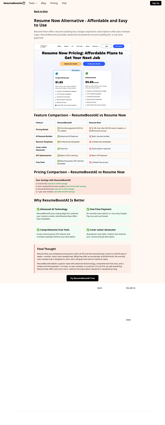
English (15, 349)
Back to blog (41, 11)
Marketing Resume (77, 320)
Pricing (54, 3)
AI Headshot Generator (52, 383)
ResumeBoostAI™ (24, 420)
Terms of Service (133, 336)
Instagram (130, 302)
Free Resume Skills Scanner (54, 379)
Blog (43, 3)
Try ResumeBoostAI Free (82, 278)
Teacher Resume (76, 311)
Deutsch (16, 367)
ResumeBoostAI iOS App (53, 392)
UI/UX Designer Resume (79, 306)
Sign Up (155, 3)
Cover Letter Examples (52, 397)
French (15, 358)
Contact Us (130, 315)
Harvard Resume (76, 365)
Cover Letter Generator (52, 297)
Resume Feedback (50, 316)
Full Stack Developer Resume (81, 324)
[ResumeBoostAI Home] (14, 3)
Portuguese (17, 362)
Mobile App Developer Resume (82, 387)
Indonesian (17, 371)
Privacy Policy (131, 325)
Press (128, 341)
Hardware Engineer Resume (81, 378)
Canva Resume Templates (108, 355)
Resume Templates (77, 293)
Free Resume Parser (51, 325)
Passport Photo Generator (54, 388)
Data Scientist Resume (78, 302)
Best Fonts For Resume (107, 322)
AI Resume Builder (50, 293)
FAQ (64, 3)
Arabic (15, 376)
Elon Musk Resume (77, 356)
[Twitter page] (151, 419)
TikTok (128, 297)
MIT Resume (74, 374)
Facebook (130, 311)
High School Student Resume (81, 360)
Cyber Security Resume (79, 333)
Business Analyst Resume (80, 383)
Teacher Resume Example (23, 305)
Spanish (15, 353)
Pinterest (130, 306)
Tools (31, 3)
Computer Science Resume (80, 338)
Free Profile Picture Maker (54, 353)
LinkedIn (129, 293)
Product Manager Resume (80, 315)
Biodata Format (104, 359)
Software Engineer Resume (80, 297)
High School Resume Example (25, 338)
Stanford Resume (76, 369)
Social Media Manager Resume (82, 392)
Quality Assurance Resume (80, 329)
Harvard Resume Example (23, 293)
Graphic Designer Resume (80, 400)
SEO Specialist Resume (78, 396)
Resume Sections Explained (109, 364)
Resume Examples (50, 321)
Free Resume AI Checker (53, 334)
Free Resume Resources (53, 330)
